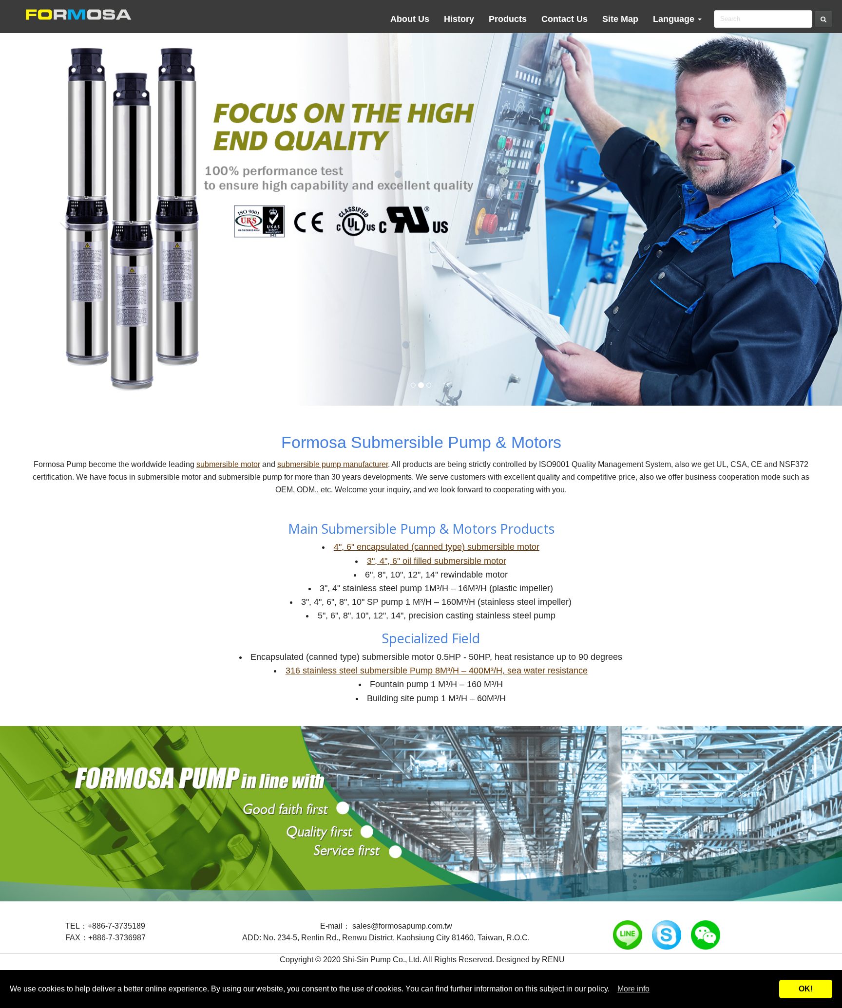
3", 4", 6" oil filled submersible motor (436, 561)
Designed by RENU (530, 959)
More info (633, 989)
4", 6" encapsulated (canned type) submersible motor (436, 547)
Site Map (620, 19)
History (459, 19)
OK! (806, 989)
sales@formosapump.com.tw (402, 926)
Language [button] (675, 19)
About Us (409, 19)
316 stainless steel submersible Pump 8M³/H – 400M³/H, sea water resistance (437, 670)
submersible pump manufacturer (332, 464)
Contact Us (564, 19)
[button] (63, 219)
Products (508, 19)
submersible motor (228, 464)
